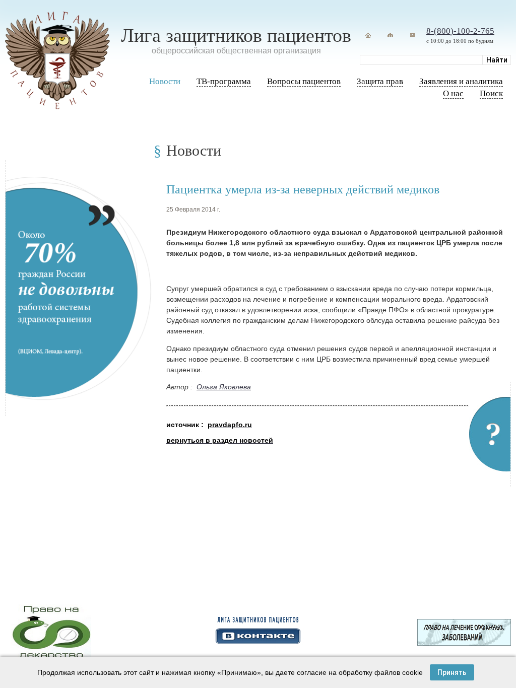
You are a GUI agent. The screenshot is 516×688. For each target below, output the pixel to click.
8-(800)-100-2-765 (460, 31)
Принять (452, 672)
